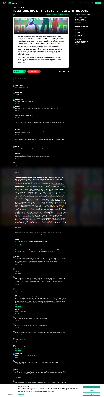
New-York (21, 8)
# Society (48, 14)
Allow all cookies (91, 386)
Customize (91, 390)
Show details (21, 394)
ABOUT (85, 2)
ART (68, 2)
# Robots (61, 14)
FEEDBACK (80, 2)
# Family (54, 14)
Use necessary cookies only (91, 394)
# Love (66, 14)
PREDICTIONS (73, 2)
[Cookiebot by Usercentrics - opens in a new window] (10, 395)
